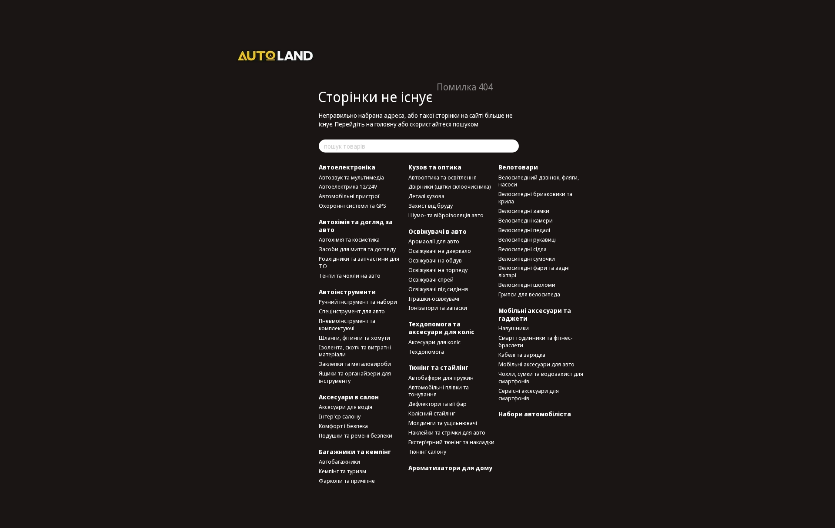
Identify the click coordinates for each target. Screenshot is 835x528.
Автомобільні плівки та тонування (438, 390)
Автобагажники (339, 461)
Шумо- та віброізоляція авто (446, 215)
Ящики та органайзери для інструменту (355, 377)
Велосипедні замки (523, 211)
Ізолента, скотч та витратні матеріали (355, 351)
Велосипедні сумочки (526, 258)
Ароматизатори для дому (450, 468)
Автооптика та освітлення (442, 177)
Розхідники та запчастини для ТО (359, 262)
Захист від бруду (430, 205)
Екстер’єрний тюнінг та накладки (451, 442)
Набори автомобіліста (534, 414)
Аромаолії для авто (433, 241)
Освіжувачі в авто (437, 231)
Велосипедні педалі (524, 230)
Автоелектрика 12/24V (348, 186)
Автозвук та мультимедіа (351, 177)
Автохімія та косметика (349, 239)
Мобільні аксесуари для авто (536, 364)
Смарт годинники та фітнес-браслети (535, 341)
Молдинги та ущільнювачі (442, 423)
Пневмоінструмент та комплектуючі (347, 324)
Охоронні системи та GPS (352, 205)
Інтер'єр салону (340, 416)
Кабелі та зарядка (521, 355)
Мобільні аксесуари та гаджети (534, 314)
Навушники (513, 328)
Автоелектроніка (347, 167)
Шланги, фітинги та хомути (354, 338)
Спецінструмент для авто (352, 311)
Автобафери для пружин (441, 378)
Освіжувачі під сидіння (438, 289)
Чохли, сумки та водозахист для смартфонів (540, 377)
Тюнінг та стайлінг (438, 367)
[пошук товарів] (512, 146)
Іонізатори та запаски (437, 308)
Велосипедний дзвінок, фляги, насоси (538, 181)
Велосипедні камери (525, 220)
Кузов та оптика (434, 167)
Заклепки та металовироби (355, 364)
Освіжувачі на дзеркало (439, 251)
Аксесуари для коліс (434, 342)
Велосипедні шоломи (526, 285)
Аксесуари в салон (349, 397)
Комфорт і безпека (343, 426)
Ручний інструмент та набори (358, 302)
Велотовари (518, 167)
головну (385, 124)
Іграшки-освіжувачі (433, 298)
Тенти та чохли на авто (350, 275)
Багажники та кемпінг (355, 452)
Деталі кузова (426, 196)
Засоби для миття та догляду (357, 249)
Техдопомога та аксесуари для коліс (441, 328)
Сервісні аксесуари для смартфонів (528, 394)
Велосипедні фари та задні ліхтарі (534, 271)
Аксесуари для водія (345, 407)
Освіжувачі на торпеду (438, 270)
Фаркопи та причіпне (347, 481)
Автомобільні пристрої (349, 196)
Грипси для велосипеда (529, 294)
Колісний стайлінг (431, 413)
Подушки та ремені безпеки (355, 435)
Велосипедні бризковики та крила (535, 197)
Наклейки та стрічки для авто (446, 432)
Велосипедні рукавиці (527, 239)
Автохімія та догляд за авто (356, 226)
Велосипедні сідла (522, 249)
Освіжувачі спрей (431, 279)
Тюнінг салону (427, 451)
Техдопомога (426, 351)
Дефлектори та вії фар (437, 404)
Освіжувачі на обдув (435, 260)
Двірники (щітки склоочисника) (449, 186)
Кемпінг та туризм (342, 471)
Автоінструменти (347, 292)
